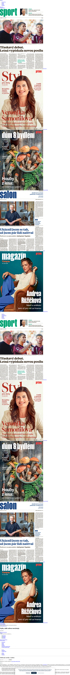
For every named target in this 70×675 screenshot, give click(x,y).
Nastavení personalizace (3, 639)
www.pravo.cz (45, 664)
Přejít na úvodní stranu (3, 632)
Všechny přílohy (2, 7)
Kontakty (3, 5)
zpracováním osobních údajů (15, 661)
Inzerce (3, 4)
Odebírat (10, 659)
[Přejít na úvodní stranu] (1, 0)
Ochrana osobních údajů (5, 647)
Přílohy (3, 3)
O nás (3, 2)
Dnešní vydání (4, 315)
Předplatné (3, 314)
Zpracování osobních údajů (6, 646)
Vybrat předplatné (2, 624)
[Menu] (0, 312)
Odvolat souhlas (2, 640)
